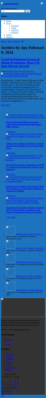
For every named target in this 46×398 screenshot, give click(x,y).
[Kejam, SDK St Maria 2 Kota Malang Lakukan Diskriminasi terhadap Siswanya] (10, 248)
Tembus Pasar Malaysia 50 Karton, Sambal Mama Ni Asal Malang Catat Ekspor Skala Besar (25, 146)
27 (5, 391)
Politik (13, 28)
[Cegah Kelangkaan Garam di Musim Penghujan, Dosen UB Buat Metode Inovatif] (23, 76)
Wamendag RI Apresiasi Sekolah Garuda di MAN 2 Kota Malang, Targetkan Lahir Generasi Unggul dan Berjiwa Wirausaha (25, 210)
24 (15, 388)
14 (8, 385)
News (8, 23)
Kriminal (14, 32)
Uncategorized (12, 368)
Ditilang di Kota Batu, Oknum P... (29, 276)
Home (8, 21)
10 (15, 382)
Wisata (9, 35)
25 (18, 388)
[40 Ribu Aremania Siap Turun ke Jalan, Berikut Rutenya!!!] (10, 234)
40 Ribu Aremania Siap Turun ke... (30, 234)
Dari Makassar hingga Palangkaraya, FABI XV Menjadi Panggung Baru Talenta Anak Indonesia (25, 167)
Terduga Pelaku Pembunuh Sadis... (30, 290)
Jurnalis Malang (9, 3)
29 (10, 391)
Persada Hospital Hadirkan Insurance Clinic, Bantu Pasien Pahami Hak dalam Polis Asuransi (23, 124)
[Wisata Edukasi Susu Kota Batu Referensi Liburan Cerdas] (10, 262)
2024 (10, 41)
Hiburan (9, 37)
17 (15, 385)
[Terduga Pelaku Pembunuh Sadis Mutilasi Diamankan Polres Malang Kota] (10, 290)
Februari (16, 41)
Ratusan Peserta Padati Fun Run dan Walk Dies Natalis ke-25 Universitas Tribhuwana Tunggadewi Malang (25, 188)
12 (2, 385)
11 (18, 382)
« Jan (3, 393)
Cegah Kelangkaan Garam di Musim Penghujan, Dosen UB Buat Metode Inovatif (20, 62)
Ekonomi (15, 26)
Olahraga (15, 30)
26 (2, 391)
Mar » (9, 393)
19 (2, 388)
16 (13, 385)
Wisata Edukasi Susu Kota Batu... (29, 262)
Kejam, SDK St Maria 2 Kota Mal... (30, 248)
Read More (5, 105)
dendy (24, 71)
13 (5, 385)
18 (18, 385)
